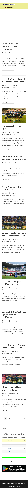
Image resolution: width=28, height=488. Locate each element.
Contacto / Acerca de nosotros (8, 483)
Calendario (17, 482)
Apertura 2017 (7, 54)
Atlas (9, 443)
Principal (13, 54)
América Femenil (10, 482)
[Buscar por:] (25, 6)
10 (24, 419)
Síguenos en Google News (20, 483)
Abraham (5, 52)
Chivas (9, 448)
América (10, 440)
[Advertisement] (14, 24)
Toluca (9, 445)
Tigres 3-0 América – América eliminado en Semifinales (11, 46)
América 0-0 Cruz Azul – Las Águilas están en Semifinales (14, 314)
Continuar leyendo (8, 72)
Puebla (9, 451)
